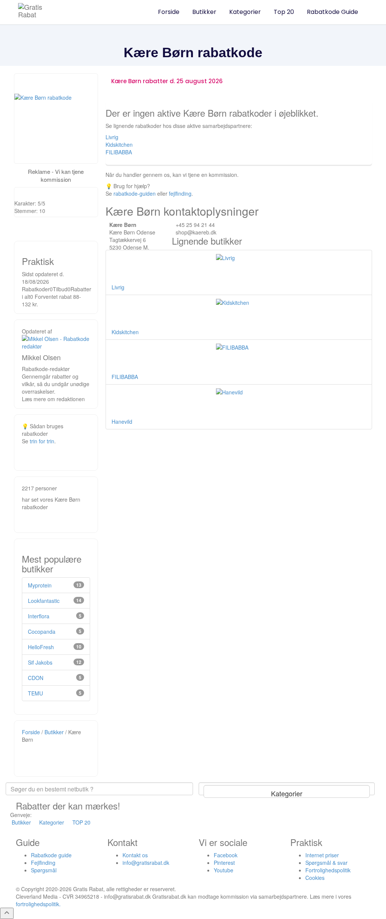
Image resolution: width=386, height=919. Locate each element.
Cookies (315, 877)
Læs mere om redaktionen (53, 399)
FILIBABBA (119, 152)
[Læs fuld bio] (56, 341)
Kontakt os (135, 855)
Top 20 (284, 12)
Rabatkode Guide (332, 12)
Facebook (225, 855)
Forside (168, 12)
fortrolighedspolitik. (38, 904)
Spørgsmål (44, 870)
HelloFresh (41, 647)
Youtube (223, 870)
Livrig (112, 137)
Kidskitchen (119, 144)
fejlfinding (180, 193)
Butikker (204, 12)
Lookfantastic (44, 600)
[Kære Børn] (56, 118)
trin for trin (42, 441)
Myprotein (40, 585)
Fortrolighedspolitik (328, 870)
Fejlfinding (43, 862)
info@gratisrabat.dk (146, 862)
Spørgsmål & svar (326, 862)
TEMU (35, 693)
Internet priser (322, 855)
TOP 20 (81, 822)
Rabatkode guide (51, 855)
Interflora (38, 616)
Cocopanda (41, 631)
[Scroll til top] (7, 913)
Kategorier (245, 12)
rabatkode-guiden (134, 193)
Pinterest (224, 862)
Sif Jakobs (40, 662)
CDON (35, 678)
